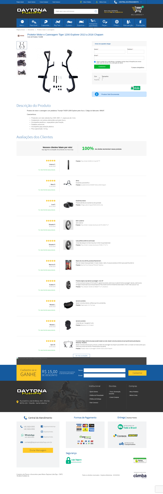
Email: (96, 55)
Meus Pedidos (134, 391)
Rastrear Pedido (132, 418)
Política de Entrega (95, 399)
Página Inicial (20, 2)
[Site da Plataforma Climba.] (139, 475)
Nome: (96, 49)
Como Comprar (44, 2)
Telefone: (130, 49)
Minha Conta (133, 395)
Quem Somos (31, 2)
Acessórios (31, 29)
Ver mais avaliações (81, 356)
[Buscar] (96, 11)
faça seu (108, 12)
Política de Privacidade (97, 395)
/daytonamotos (48, 432)
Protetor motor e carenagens (45, 29)
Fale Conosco (56, 2)
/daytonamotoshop (49, 426)
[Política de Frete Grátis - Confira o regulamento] (81, 361)
